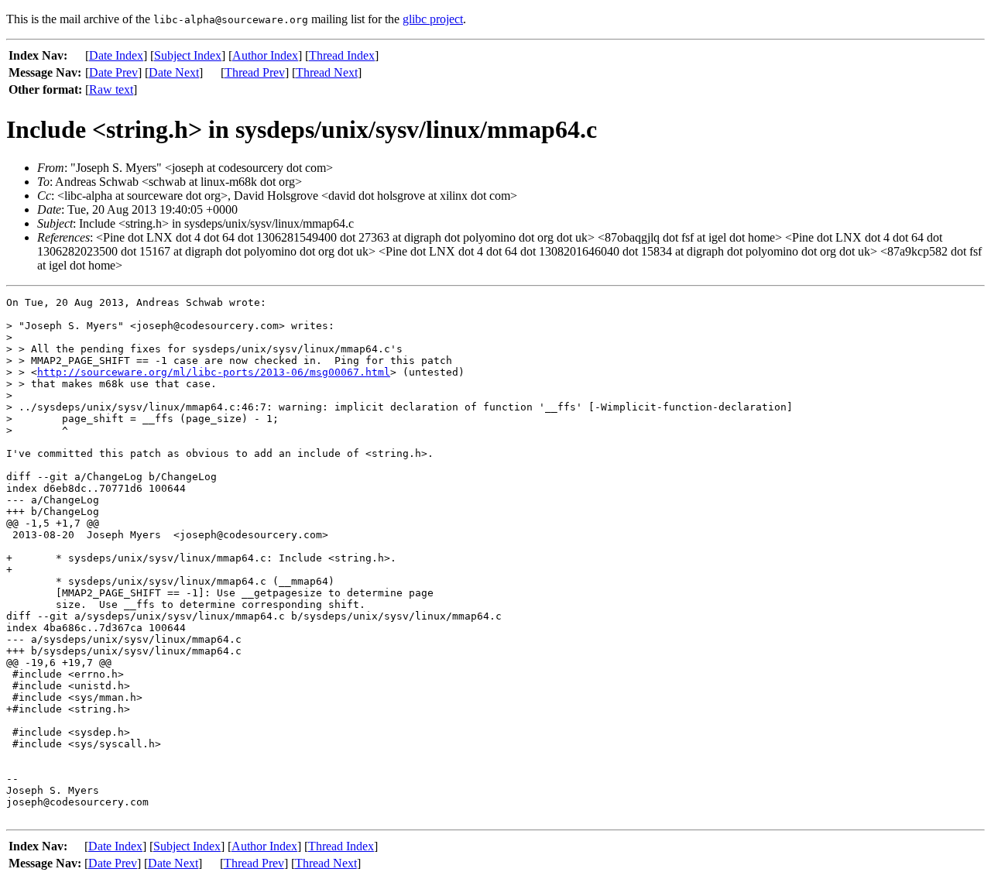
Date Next (174, 72)
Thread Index (342, 55)
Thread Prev (255, 72)
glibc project (433, 19)
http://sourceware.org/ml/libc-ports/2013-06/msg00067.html (213, 372)
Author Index (265, 55)
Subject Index (187, 55)
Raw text (111, 89)
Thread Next (327, 72)
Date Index (116, 55)
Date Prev (113, 72)
